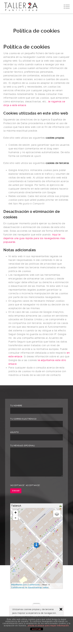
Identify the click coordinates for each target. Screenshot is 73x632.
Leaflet (31, 584)
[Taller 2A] (20, 6)
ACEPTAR (36, 629)
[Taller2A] (36, 545)
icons (37, 584)
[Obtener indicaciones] (61, 506)
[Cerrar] (61, 609)
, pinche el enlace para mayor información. (48, 625)
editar (45, 587)
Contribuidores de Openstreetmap (26, 587)
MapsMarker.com (19, 584)
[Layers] (57, 514)
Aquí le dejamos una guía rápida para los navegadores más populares (34, 238)
